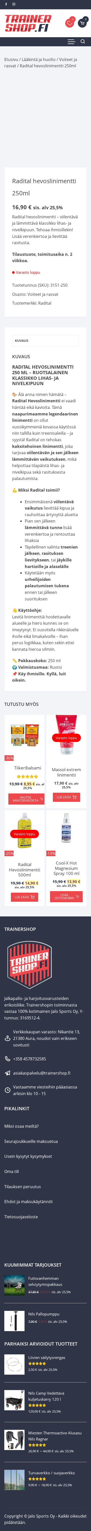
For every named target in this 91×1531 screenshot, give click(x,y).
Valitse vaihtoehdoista (25, 799)
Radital (44, 303)
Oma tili (11, 1171)
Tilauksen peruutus (22, 1186)
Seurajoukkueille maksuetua (31, 1141)
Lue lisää (64, 797)
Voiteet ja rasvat (43, 294)
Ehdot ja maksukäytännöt (28, 1201)
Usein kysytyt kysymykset (28, 1156)
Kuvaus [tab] (21, 340)
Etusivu (11, 59)
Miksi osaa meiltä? (21, 1126)
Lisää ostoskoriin (64, 896)
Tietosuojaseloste (21, 1217)
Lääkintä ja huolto (39, 59)
